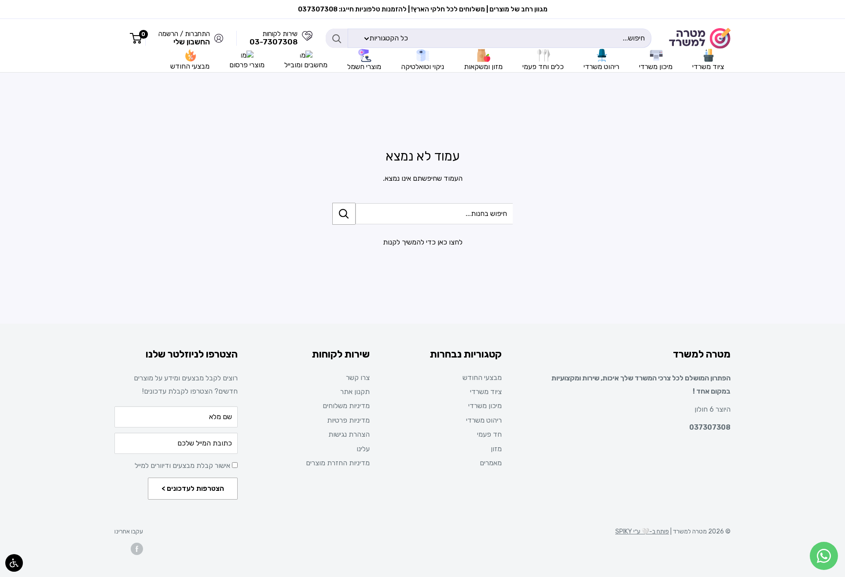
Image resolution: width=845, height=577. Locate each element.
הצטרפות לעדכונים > (193, 488)
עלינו (363, 449)
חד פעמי (489, 434)
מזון (496, 449)
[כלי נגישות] (14, 563)
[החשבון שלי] (307, 38)
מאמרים (491, 463)
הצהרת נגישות (349, 434)
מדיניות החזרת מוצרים (338, 463)
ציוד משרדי (486, 391)
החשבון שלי (191, 41)
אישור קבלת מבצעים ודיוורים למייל (183, 465)
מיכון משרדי (485, 406)
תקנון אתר (355, 391)
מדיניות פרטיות (348, 420)
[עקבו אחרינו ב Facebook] (137, 549)
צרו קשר (358, 377)
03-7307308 (274, 41)
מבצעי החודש (482, 377)
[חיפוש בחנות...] (344, 214)
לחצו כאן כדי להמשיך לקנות (423, 242)
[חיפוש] (337, 38)
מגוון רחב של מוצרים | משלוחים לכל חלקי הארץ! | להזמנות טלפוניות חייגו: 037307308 (422, 9)
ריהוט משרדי (484, 420)
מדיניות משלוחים (346, 406)
